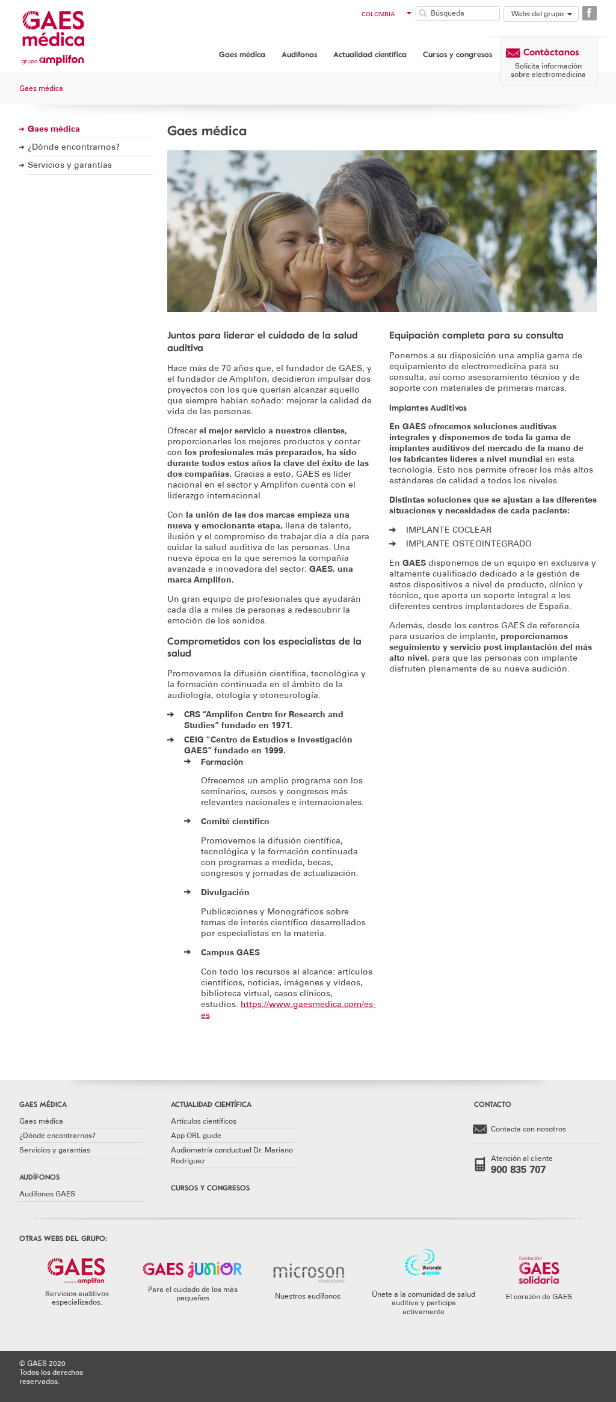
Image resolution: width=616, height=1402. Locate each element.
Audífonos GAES (47, 1194)
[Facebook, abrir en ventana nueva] (589, 13)
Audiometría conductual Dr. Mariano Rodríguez (232, 1155)
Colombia (378, 14)
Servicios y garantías (70, 165)
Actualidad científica (370, 54)
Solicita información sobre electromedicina (548, 70)
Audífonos (299, 54)
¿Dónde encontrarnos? (74, 147)
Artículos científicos (203, 1121)
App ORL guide (196, 1135)
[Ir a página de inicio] (67, 35)
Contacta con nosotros (528, 1129)
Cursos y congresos (457, 54)
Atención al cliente (522, 1164)
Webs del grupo (537, 14)
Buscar (422, 13)
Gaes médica (242, 54)
